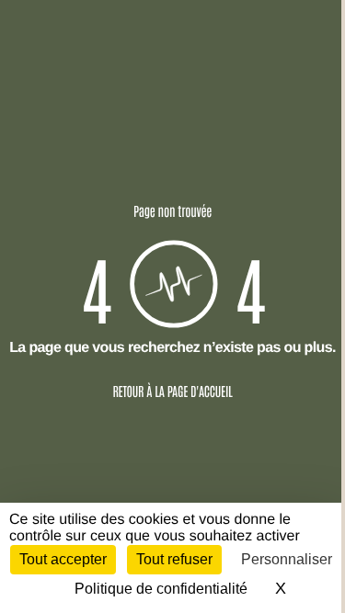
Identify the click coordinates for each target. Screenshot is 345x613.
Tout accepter (63, 559)
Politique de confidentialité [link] (161, 588)
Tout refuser (174, 559)
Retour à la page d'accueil (172, 390)
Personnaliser (286, 559)
